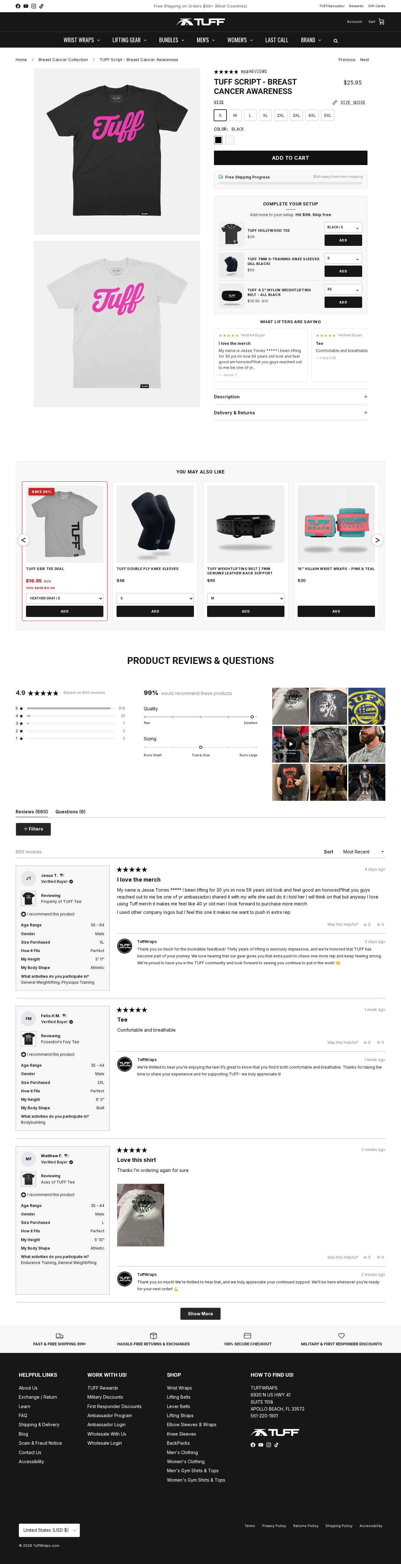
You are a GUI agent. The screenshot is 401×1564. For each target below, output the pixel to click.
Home (21, 59)
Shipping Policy (338, 1526)
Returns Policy (305, 1526)
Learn (24, 1406)
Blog (23, 1434)
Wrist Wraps (179, 1388)
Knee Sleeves (181, 1434)
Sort (329, 851)
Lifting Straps (180, 1415)
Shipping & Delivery (39, 1424)
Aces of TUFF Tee (58, 1182)
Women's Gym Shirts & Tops (196, 1480)
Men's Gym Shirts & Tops (193, 1470)
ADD (343, 240)
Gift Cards (376, 6)
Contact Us (30, 1452)
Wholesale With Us (106, 1434)
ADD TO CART (291, 158)
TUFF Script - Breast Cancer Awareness (139, 59)
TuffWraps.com (46, 1545)
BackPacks (178, 1443)
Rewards (356, 6)
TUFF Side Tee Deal (45, 569)
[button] (70, 708)
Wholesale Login (104, 1443)
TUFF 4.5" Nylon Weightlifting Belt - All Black (279, 292)
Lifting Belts (178, 1397)
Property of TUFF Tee (61, 901)
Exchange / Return (38, 1397)
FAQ (23, 1415)
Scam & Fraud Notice (40, 1443)
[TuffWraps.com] (200, 21)
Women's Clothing (186, 1461)
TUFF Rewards (102, 1388)
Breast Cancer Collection (63, 59)
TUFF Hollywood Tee (268, 230)
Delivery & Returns (234, 412)
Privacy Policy (274, 1526)
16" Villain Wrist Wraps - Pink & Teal (336, 569)
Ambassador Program (109, 1415)
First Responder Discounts (114, 1406)
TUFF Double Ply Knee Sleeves (148, 569)
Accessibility (31, 1461)
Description (227, 396)
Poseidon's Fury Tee (60, 1041)
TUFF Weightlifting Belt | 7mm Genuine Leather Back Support (240, 571)
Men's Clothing (182, 1452)
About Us (28, 1388)
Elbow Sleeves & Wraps (191, 1424)
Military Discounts (105, 1397)
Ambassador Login (106, 1424)
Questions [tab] (70, 813)
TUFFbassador (332, 6)
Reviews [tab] (32, 813)
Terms (250, 1526)
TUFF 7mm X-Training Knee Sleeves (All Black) (283, 261)
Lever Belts (178, 1406)
